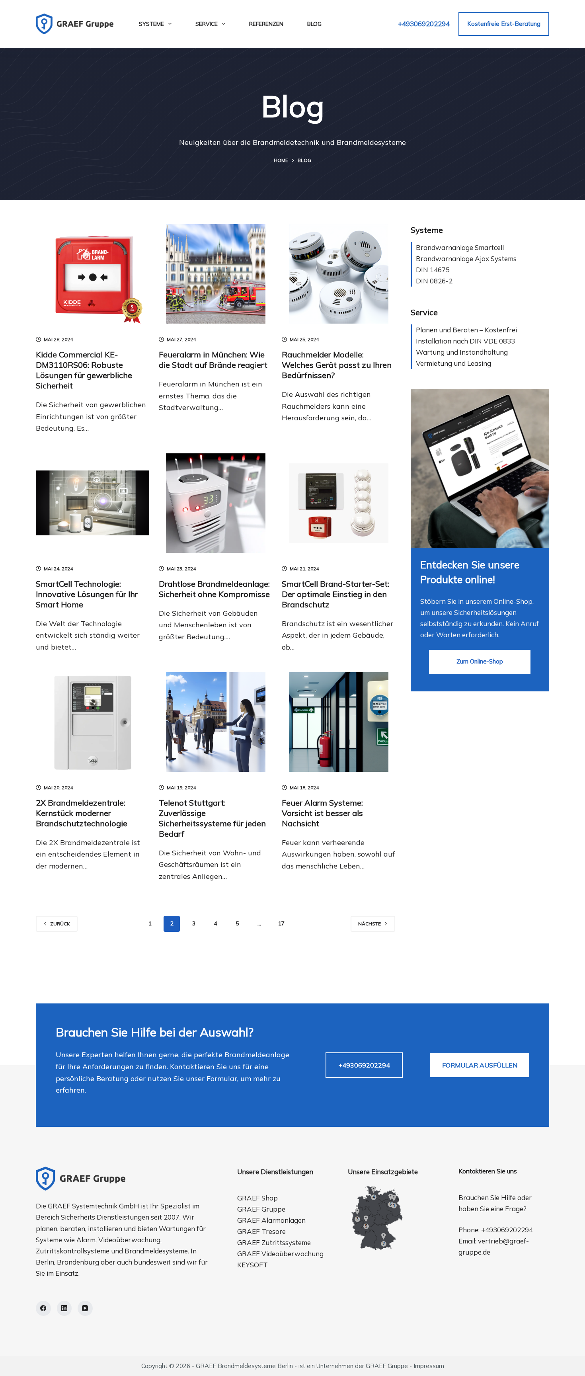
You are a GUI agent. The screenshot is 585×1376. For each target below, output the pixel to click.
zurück (60, 924)
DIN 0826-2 (434, 281)
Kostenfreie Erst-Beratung (503, 23)
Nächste (369, 924)
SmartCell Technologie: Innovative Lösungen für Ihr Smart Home (87, 594)
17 (281, 923)
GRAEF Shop (257, 1198)
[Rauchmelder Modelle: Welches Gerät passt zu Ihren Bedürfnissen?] (338, 274)
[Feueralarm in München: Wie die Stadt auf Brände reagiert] (215, 274)
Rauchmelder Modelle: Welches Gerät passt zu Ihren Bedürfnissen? (337, 364)
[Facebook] (43, 1308)
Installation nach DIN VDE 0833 (465, 341)
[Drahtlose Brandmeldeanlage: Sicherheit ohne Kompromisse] (215, 503)
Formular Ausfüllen (479, 1065)
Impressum (428, 1366)
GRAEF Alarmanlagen (271, 1220)
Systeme (151, 23)
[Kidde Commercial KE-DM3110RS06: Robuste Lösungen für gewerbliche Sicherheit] (92, 274)
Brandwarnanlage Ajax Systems (466, 258)
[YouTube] (85, 1308)
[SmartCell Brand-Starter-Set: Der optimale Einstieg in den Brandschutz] (338, 503)
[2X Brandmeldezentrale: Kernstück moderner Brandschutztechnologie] (92, 722)
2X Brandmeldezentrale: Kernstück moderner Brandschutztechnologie (81, 813)
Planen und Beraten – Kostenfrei (466, 330)
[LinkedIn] (64, 1308)
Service (206, 23)
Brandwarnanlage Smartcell (460, 247)
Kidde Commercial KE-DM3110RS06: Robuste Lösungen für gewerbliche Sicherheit (84, 369)
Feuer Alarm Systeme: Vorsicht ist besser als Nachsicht (322, 813)
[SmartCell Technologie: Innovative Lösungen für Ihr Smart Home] (92, 503)
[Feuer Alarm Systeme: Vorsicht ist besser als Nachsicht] (338, 722)
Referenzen (266, 23)
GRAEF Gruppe (261, 1209)
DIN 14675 (433, 269)
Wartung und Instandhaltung (462, 352)
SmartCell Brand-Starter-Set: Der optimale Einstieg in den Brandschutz (335, 594)
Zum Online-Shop (479, 661)
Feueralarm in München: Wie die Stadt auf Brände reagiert (213, 359)
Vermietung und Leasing (453, 363)
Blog (314, 23)
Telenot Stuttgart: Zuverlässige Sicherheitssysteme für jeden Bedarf (212, 818)
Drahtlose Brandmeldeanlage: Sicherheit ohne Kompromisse (214, 589)
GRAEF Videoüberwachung (280, 1253)
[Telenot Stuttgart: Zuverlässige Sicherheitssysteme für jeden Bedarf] (215, 722)
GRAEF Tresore (261, 1231)
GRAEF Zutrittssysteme (274, 1242)
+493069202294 (424, 24)
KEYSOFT (252, 1265)
